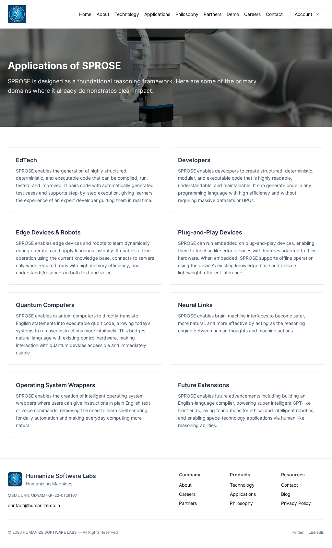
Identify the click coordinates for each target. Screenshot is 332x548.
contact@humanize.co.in (34, 505)
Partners (212, 14)
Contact (274, 14)
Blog (285, 494)
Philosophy (186, 14)
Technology (126, 14)
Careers (252, 14)
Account (303, 14)
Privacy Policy (296, 503)
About (103, 14)
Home (85, 14)
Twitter (297, 532)
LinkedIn (316, 532)
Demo (233, 14)
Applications (157, 14)
